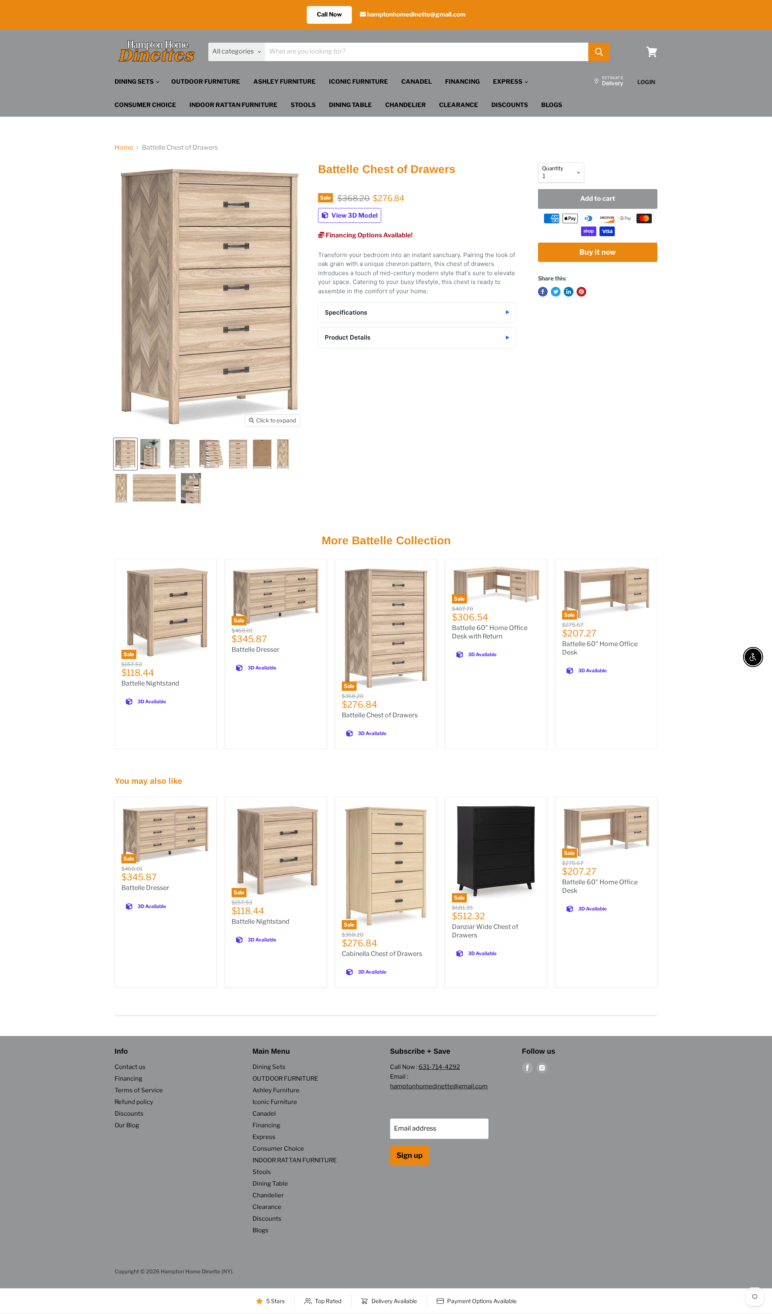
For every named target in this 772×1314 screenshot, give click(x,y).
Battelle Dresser (255, 649)
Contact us (130, 1067)
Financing (462, 81)
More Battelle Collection (386, 540)
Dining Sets (135, 81)
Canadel (416, 81)
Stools (303, 105)
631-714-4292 (439, 1067)
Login (646, 81)
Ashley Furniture (284, 81)
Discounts (509, 105)
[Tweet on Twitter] (556, 292)
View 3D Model (354, 215)
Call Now (329, 14)
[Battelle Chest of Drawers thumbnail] (125, 454)
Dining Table (350, 105)
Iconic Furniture (358, 81)
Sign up (409, 1155)
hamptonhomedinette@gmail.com (416, 14)
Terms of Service (139, 1090)
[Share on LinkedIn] (568, 292)
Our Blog (127, 1125)
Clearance (458, 105)
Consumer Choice (145, 105)
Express (508, 81)
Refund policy (134, 1102)
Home (124, 147)
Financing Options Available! (368, 235)
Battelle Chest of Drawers (380, 715)
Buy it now (597, 252)
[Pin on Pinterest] (581, 292)
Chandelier (405, 105)
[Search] (599, 52)
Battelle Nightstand (150, 683)
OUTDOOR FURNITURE (205, 81)
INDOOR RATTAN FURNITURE (233, 105)
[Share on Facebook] (543, 292)
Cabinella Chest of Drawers (382, 954)
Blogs (551, 105)
